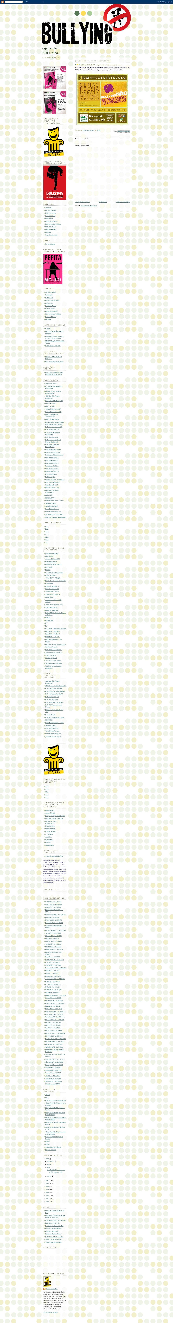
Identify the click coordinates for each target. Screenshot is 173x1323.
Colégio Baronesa (50, 403)
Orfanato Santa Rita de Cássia (54, 717)
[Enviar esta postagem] (115, 131)
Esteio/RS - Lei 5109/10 (52, 957)
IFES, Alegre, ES (50, 714)
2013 (46, 537)
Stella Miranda (49, 845)
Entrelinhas (48, 295)
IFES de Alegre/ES (51, 474)
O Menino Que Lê (50, 306)
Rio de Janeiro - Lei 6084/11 (53, 1030)
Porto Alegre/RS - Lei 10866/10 (54, 1017)
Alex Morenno (49, 810)
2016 (46, 529)
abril (48, 1167)
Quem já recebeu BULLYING (54, 856)
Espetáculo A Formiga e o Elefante (55, 1220)
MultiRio (47, 617)
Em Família (48, 567)
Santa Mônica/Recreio (52, 509)
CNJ (46, 1097)
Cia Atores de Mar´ (51, 1289)
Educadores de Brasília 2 (53, 452)
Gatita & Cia (49, 297)
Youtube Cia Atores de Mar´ (53, 1242)
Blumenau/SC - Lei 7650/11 (53, 920)
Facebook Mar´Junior (52, 1231)
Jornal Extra (49, 597)
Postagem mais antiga (123, 202)
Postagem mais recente (82, 202)
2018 (46, 786)
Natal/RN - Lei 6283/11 (52, 992)
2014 (46, 534)
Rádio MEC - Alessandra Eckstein (55, 628)
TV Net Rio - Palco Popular (53, 663)
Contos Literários (50, 210)
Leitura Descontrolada (52, 300)
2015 (46, 531)
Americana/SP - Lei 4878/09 (53, 904)
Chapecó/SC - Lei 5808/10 (53, 936)
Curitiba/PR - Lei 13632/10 (53, 944)
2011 (46, 542)
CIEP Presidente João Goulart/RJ (55, 686)
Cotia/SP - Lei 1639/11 (52, 938)
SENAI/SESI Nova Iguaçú (53, 736)
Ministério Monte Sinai (52, 487)
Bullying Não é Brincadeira (53, 564)
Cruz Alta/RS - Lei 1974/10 (53, 941)
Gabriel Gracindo (50, 831)
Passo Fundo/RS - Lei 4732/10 (54, 1003)
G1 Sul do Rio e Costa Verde (54, 572)
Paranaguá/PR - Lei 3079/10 (54, 1000)
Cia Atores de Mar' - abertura (54, 818)
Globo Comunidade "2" (52, 589)
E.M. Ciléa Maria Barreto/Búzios (55, 691)
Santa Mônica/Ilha (50, 503)
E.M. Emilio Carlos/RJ (52, 429)
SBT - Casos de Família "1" (53, 650)
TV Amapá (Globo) (51, 658)
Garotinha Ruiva (50, 216)
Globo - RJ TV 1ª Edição (52, 578)
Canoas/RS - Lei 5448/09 (53, 933)
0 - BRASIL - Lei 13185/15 (53, 901)
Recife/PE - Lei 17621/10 (53, 1022)
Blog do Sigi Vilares (51, 561)
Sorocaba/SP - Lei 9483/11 (53, 1067)
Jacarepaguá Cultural (52, 591)
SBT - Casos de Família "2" (53, 652)
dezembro (50, 1161)
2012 (46, 539)
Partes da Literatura (51, 221)
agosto (49, 1164)
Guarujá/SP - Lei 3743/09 (53, 965)
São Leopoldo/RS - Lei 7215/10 (54, 1059)
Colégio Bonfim (49, 406)
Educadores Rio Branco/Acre (54, 455)
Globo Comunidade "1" (52, 586)
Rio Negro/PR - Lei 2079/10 (53, 1044)
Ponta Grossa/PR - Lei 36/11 (54, 1014)
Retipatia (48, 232)
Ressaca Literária (50, 229)
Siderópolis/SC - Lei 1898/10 (54, 1065)
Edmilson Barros (50, 828)
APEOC (47, 1095)
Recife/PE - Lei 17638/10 (53, 1025)
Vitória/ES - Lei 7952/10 (52, 1084)
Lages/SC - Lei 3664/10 (52, 981)
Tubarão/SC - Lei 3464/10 (53, 1078)
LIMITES (48, 328)
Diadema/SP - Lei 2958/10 (53, 946)
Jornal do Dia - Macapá (52, 594)
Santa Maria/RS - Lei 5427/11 (54, 1047)
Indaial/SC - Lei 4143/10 (52, 970)
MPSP (47, 1144)
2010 (47, 1201)
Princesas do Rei (50, 226)
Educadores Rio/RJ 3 (52, 463)
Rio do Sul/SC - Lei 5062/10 (53, 1036)
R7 (46, 623)
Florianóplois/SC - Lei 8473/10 (54, 959)
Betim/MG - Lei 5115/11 (52, 917)
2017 (46, 526)
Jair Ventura (49, 834)
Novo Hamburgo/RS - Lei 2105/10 (55, 995)
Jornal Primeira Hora (51, 610)
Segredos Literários (51, 235)
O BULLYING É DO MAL (53, 345)
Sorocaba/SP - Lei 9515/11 (53, 1070)
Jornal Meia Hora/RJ (51, 607)
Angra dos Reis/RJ (51, 383)
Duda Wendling (50, 826)
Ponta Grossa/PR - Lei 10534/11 (55, 1011)
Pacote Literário (50, 308)
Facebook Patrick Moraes (53, 1234)
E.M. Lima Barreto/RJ (52, 437)
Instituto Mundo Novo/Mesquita (54, 479)
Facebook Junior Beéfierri (53, 1228)
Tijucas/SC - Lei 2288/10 (52, 1075)
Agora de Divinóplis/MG (52, 559)
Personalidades (50, 244)
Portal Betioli (49, 620)
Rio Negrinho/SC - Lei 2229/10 (54, 1041)
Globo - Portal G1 (50, 575)
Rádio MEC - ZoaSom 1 (52, 631)
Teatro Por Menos (50, 655)
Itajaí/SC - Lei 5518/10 (52, 973)
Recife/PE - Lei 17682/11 (52, 1028)
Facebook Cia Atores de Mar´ (54, 1226)
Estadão (47, 570)
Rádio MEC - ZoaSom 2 (52, 634)
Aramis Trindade (50, 813)
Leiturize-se (49, 303)
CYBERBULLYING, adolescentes (55, 1100)
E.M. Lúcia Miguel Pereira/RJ (54, 702)
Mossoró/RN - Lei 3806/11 (53, 989)
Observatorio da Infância (53, 1147)
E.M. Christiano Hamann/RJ (53, 427)
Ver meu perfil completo (50, 1312)
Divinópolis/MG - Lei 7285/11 (54, 949)
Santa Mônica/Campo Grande (54, 500)
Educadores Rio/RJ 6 (52, 471)
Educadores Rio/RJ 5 (52, 468)
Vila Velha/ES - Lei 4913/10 (53, 1081)
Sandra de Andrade (51, 647)
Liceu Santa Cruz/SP (51, 485)
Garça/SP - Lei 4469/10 (52, 962)
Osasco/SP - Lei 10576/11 (53, 998)
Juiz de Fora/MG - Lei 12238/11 (55, 979)
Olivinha (47, 842)
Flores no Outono (50, 213)
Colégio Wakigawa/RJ (52, 419)
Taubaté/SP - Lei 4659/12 (53, 1073)
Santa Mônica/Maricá (51, 506)
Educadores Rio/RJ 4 (52, 466)
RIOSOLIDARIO (50, 498)
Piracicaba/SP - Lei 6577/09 (53, 1008)
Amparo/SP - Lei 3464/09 (53, 907)
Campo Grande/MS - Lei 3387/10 (55, 930)
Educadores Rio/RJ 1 (52, 457)
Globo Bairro (49, 583)
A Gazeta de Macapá (51, 553)
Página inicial (103, 202)
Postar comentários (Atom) (89, 205)
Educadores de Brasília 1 (53, 449)
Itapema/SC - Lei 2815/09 (53, 976)
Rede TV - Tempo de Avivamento (55, 644)
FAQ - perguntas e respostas (54, 361)
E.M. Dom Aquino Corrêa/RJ (54, 694)
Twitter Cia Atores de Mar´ (53, 1239)
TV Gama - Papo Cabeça (53, 660)
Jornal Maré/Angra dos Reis (54, 604)
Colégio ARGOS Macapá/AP (54, 401)
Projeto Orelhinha (50, 1150)
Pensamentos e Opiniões (53, 224)
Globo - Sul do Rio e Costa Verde (55, 581)
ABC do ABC (49, 556)
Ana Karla (48, 207)
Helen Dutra (49, 218)
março (49, 1176)
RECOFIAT (48, 495)
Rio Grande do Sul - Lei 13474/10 (55, 1039)
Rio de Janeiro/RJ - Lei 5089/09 (55, 1033)
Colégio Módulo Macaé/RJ (53, 412)
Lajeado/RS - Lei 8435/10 (53, 984)
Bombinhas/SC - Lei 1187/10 (54, 923)
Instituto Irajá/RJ (50, 477)
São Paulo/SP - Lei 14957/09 (54, 1062)
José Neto (48, 837)
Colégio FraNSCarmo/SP (53, 409)
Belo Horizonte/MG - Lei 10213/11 (55, 914)
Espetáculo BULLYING (52, 1223)
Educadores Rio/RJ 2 (52, 460)
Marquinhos (49, 839)
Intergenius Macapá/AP (52, 482)
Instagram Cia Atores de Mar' (54, 1236)
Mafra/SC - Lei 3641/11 (52, 987)
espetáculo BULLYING (51, 50)
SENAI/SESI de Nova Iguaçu (54, 514)
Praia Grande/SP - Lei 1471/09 (54, 1019)
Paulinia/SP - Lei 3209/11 (52, 1006)
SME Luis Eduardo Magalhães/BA (55, 517)
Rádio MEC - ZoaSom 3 (52, 636)
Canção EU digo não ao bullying (55, 816)
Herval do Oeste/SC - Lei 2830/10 (55, 968)
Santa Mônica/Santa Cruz (53, 511)
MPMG (47, 1141)
